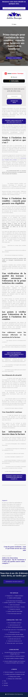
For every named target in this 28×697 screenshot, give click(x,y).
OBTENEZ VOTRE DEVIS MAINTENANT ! (14, 8)
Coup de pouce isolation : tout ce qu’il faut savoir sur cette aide (15, 548)
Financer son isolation (14, 58)
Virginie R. (4, 500)
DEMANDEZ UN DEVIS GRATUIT (14, 581)
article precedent (20, 544)
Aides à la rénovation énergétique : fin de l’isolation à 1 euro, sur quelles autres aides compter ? (14, 560)
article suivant (6, 556)
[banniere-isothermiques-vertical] (14, 180)
